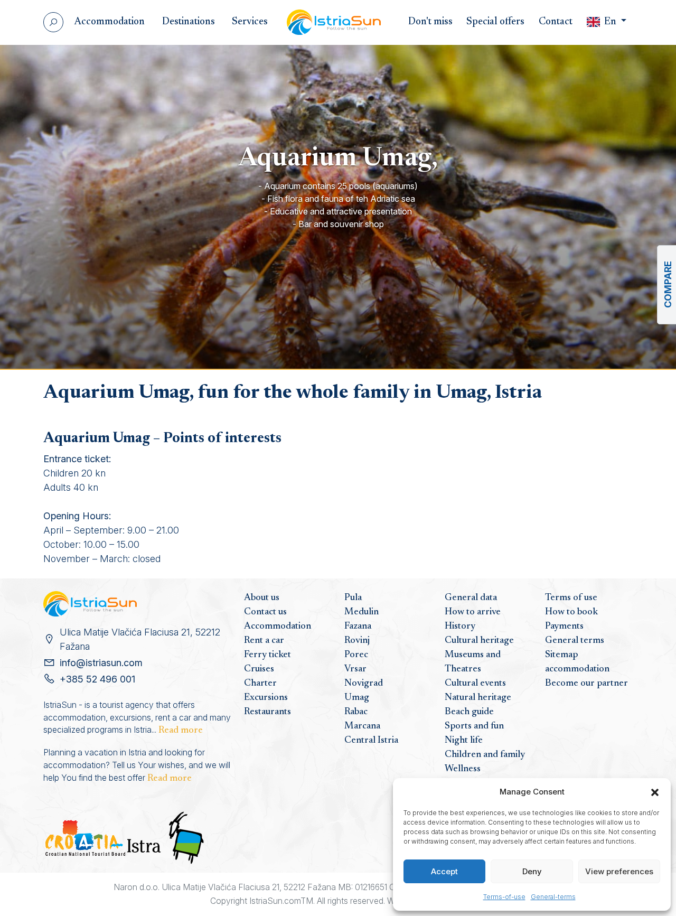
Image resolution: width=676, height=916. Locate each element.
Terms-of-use (504, 897)
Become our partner (586, 683)
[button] (655, 792)
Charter (260, 683)
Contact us (265, 612)
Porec (356, 655)
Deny (532, 871)
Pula (353, 598)
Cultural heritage (479, 641)
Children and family (485, 755)
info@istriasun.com (101, 662)
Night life (464, 740)
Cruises (259, 669)
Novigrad (363, 683)
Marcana (362, 726)
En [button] (610, 22)
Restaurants (267, 712)
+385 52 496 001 (97, 679)
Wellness (463, 769)
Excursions (266, 698)
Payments (564, 626)
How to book (571, 612)
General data (471, 598)
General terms (574, 641)
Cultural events (475, 683)
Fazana (357, 626)
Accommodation (277, 626)
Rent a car (264, 641)
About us (261, 598)
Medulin (361, 612)
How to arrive (473, 612)
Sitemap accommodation (577, 662)
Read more (180, 730)
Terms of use (571, 598)
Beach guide (469, 712)
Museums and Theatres (473, 662)
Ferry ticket (267, 655)
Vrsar (355, 669)
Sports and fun (474, 726)
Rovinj (357, 641)
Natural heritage (478, 698)
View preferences (619, 871)
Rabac (356, 712)
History (460, 626)
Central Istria (371, 740)
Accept (444, 871)
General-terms (553, 897)
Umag (356, 698)
